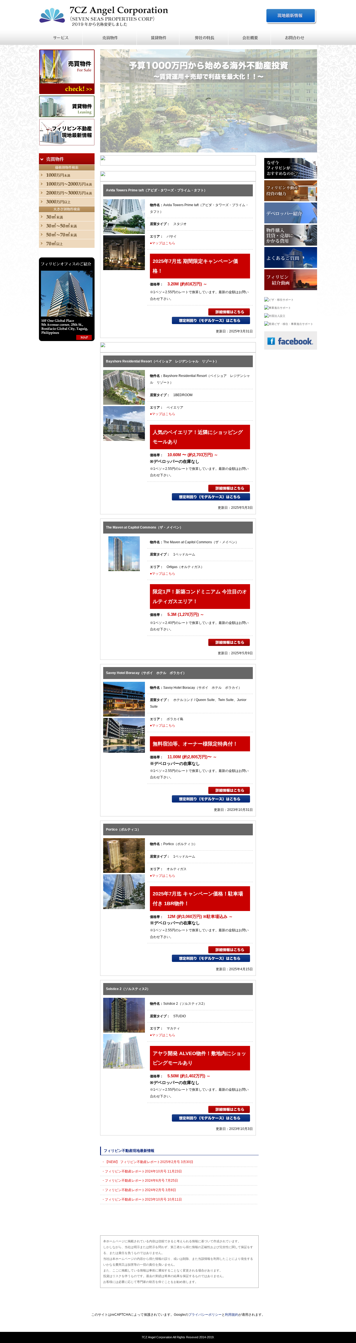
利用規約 (231, 1315)
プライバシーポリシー (205, 1315)
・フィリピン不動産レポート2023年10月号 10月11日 (142, 1199)
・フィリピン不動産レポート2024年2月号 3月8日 (139, 1190)
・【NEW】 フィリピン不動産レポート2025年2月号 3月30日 (147, 1162)
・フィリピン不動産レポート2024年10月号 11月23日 (142, 1171)
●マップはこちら (162, 243)
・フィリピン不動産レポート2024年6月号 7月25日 (140, 1180)
